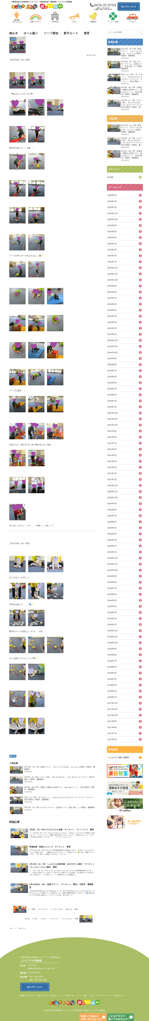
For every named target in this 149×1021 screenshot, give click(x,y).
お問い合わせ (130, 6)
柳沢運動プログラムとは (27, 995)
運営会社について (119, 995)
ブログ (61, 995)
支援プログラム (42, 995)
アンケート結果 (82, 995)
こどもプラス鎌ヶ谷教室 (118, 757)
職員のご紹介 (70, 995)
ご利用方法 (53, 995)
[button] (141, 32)
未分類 (14, 756)
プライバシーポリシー (104, 995)
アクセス (92, 995)
